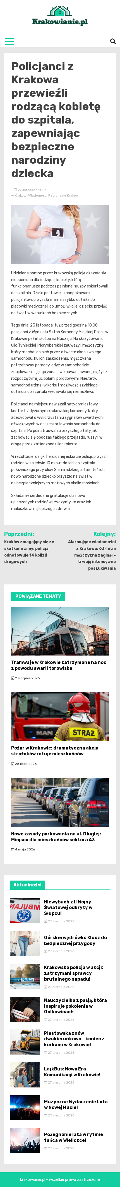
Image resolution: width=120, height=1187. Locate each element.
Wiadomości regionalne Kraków (53, 195)
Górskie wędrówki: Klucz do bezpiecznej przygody (75, 940)
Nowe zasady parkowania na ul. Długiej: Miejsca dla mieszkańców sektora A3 (56, 836)
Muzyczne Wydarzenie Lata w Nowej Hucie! (76, 1104)
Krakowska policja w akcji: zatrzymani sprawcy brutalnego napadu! (73, 973)
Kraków (21, 195)
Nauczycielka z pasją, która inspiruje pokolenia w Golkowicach (75, 1006)
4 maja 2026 (24, 849)
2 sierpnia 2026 (27, 678)
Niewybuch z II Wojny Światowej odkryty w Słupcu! (68, 907)
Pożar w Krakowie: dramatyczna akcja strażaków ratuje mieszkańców (55, 750)
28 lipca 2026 (25, 764)
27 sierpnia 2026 (60, 921)
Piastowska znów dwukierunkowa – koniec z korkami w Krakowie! (74, 1039)
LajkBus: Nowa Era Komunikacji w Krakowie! (72, 1071)
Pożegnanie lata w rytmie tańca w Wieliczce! (73, 1137)
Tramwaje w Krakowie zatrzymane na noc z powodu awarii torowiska (58, 665)
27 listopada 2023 (32, 190)
